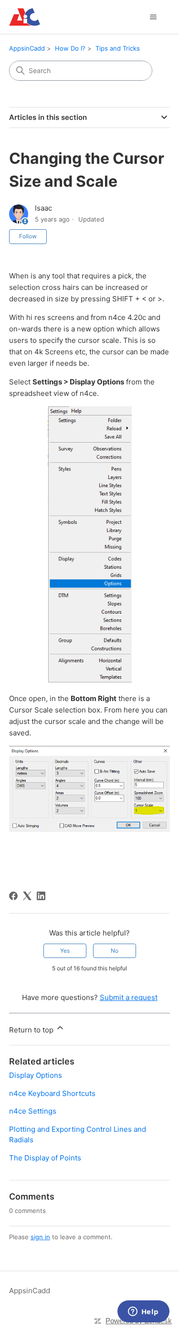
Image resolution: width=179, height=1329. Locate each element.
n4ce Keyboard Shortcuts (52, 1093)
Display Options (35, 1075)
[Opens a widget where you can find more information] (143, 1312)
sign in (40, 1237)
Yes (65, 950)
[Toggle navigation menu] (153, 17)
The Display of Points (45, 1157)
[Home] (24, 17)
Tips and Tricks (117, 48)
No (114, 950)
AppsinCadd (27, 48)
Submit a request (129, 997)
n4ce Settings (32, 1111)
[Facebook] (13, 896)
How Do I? (70, 48)
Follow (28, 236)
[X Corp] (27, 896)
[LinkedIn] (41, 896)
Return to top (32, 1029)
